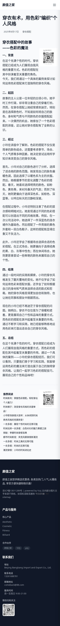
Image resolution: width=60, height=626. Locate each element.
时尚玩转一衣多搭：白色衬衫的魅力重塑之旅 (24, 428)
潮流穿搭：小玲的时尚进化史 (17, 449)
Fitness (6, 530)
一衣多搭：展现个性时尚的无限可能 (20, 424)
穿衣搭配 (26, 31)
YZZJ (18, 548)
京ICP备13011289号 (12, 490)
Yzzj (39, 490)
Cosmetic (7, 526)
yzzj (26, 548)
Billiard (6, 534)
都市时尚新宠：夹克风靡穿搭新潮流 (20, 437)
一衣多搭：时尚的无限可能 (16, 445)
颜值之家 (8, 548)
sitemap (6, 497)
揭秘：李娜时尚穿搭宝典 (15, 432)
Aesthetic (7, 521)
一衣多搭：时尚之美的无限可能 (18, 441)
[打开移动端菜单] (54, 5)
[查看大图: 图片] (48, 57)
